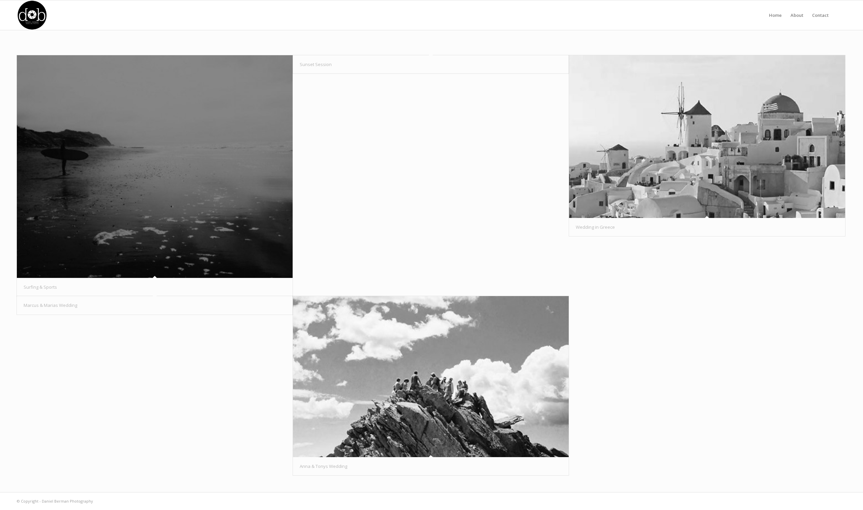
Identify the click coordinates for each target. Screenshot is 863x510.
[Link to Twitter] (821, 501)
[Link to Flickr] (831, 501)
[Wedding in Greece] (707, 136)
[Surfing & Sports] (155, 166)
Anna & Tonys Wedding (323, 466)
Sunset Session (316, 64)
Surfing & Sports (40, 287)
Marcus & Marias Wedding (50, 305)
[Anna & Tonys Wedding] (431, 376)
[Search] (839, 15)
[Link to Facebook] (841, 501)
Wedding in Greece (595, 227)
